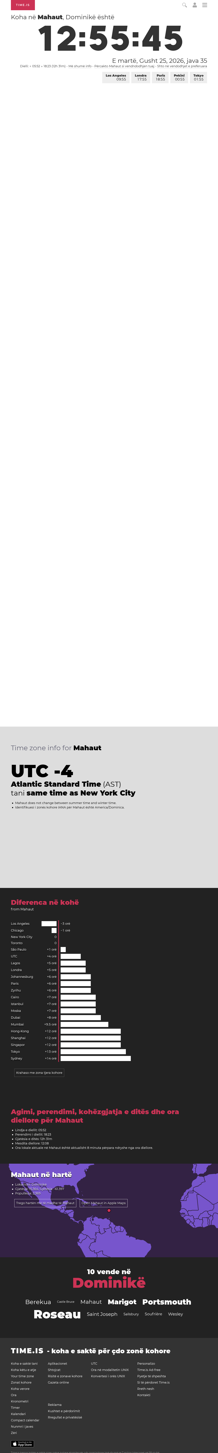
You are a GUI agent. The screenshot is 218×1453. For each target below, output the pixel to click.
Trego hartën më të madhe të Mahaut (45, 1203)
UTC (14, 956)
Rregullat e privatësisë (65, 1417)
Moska (16, 1011)
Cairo (15, 997)
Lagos (15, 963)
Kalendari (18, 1414)
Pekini (179, 77)
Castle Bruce (65, 1301)
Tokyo (198, 77)
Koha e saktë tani (24, 1364)
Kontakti (143, 1395)
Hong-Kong (20, 1031)
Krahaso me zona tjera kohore (39, 1073)
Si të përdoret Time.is (153, 1382)
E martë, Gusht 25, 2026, (159, 60)
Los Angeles (116, 77)
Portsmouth (166, 1301)
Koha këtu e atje (23, 1370)
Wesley (175, 1314)
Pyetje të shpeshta (151, 1376)
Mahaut (91, 1301)
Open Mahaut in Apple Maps (104, 1203)
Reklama (55, 1405)
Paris (160, 77)
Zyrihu (16, 990)
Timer (15, 1408)
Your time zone (22, 1376)
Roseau (57, 1314)
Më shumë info (79, 66)
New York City (21, 937)
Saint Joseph (102, 1314)
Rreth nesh (145, 1389)
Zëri (14, 1433)
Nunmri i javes (22, 1426)
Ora (14, 1395)
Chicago (17, 930)
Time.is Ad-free (148, 1370)
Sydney (16, 1058)
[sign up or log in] (195, 6)
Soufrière (153, 1314)
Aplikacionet (57, 1364)
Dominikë (109, 1282)
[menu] (204, 6)
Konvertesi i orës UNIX (108, 1376)
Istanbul (17, 1004)
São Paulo (18, 949)
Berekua (38, 1302)
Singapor (18, 1045)
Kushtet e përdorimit (64, 1411)
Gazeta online (58, 1382)
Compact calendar (25, 1420)
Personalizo (146, 1364)
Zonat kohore (21, 1382)
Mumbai (17, 1024)
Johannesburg (22, 977)
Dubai (15, 1017)
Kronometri (19, 1401)
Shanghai (18, 1038)
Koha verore (20, 1389)
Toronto (16, 943)
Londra (141, 77)
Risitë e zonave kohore (65, 1376)
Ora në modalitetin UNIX (110, 1370)
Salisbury (131, 1314)
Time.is (23, 5)
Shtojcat (54, 1370)
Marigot (122, 1302)
